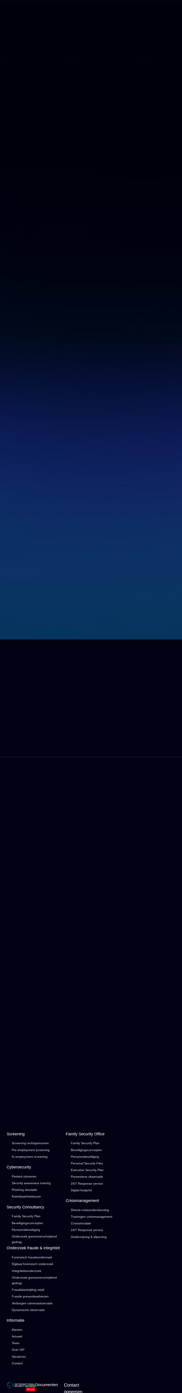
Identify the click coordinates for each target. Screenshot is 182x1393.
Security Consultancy (25, 1207)
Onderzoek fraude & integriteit (33, 1248)
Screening (16, 1134)
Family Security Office (85, 1134)
